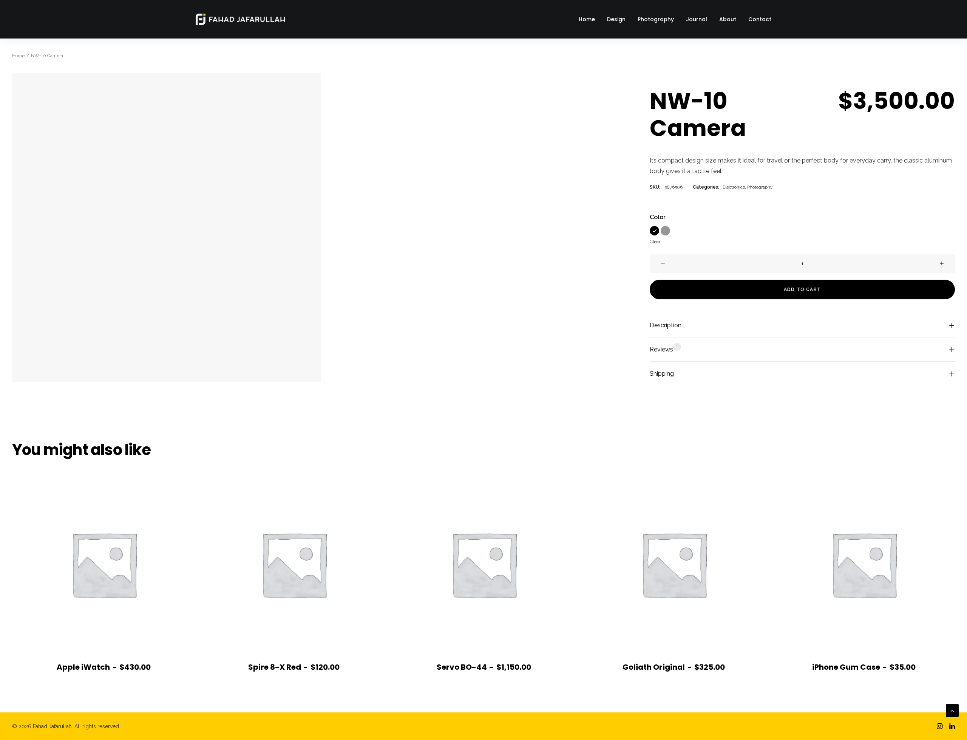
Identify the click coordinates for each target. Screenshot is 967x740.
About (727, 19)
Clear (655, 241)
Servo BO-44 (484, 667)
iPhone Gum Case (864, 667)
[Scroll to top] (952, 710)
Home (587, 19)
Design (616, 19)
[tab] (802, 325)
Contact (759, 19)
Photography (656, 19)
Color (658, 217)
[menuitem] (589, 19)
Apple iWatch (104, 667)
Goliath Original (674, 667)
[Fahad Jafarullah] (240, 19)
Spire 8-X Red (294, 667)
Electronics (734, 187)
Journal (696, 19)
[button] (654, 230)
